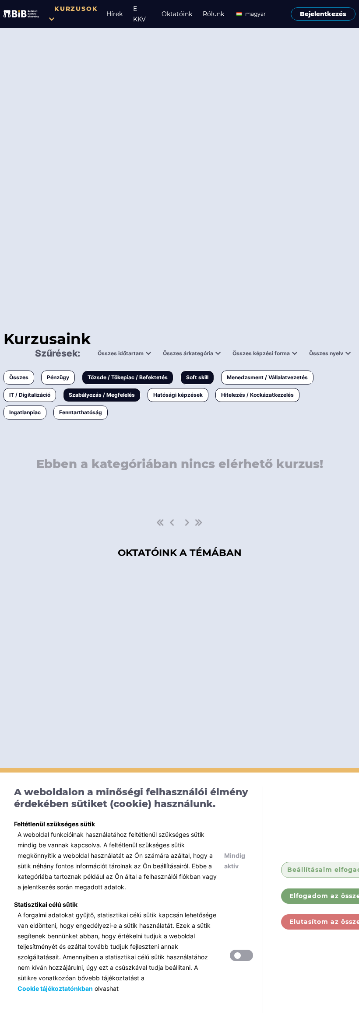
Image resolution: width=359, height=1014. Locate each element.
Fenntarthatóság (80, 412)
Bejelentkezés (323, 14)
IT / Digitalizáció (29, 395)
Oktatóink (177, 14)
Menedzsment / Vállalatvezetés (267, 377)
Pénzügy (58, 377)
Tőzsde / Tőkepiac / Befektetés (128, 377)
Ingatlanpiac (25, 412)
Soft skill (197, 377)
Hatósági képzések (178, 395)
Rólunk (213, 14)
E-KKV (139, 14)
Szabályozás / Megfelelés (102, 395)
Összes (18, 377)
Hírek (114, 14)
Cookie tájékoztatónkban (55, 988)
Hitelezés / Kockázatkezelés (257, 395)
